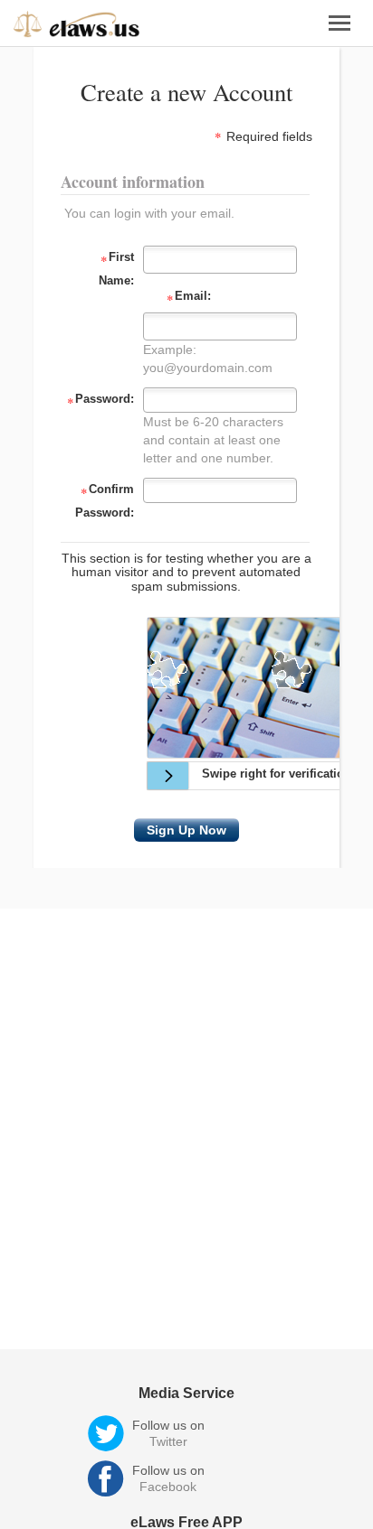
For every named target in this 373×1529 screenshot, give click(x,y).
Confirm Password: (104, 500)
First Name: (116, 268)
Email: (189, 298)
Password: (100, 401)
